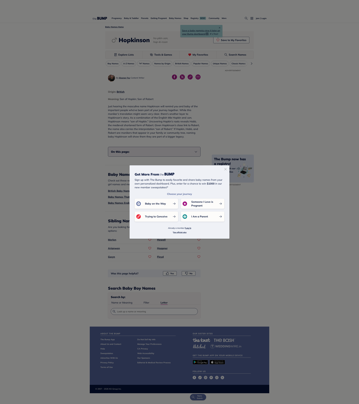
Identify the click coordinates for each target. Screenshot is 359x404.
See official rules (180, 232)
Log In (188, 228)
